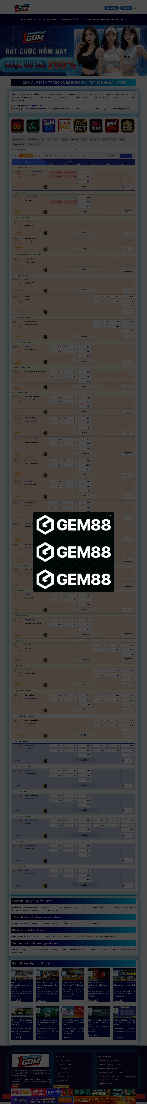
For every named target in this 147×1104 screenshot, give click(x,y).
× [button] (110, 515)
